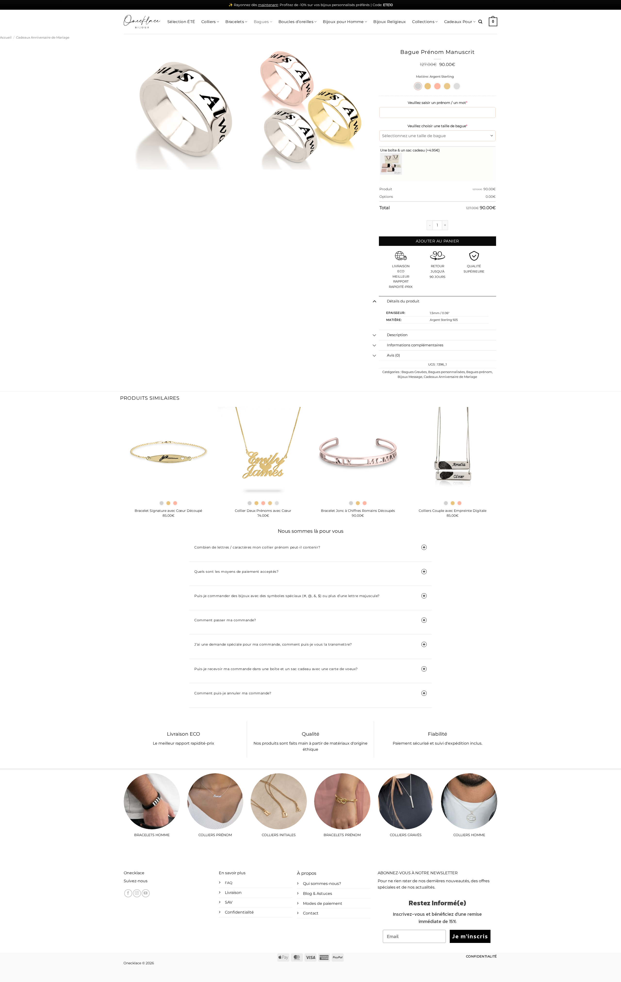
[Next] (497, 467)
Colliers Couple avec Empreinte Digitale (452, 510)
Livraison (233, 892)
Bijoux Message (410, 377)
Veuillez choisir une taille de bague (437, 126)
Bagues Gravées (414, 372)
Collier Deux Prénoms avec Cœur (263, 510)
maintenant (268, 5)
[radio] (418, 86)
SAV (228, 902)
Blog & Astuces (317, 893)
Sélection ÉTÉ (181, 21)
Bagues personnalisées (446, 372)
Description (397, 335)
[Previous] (123, 467)
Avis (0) (393, 355)
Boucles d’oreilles (295, 21)
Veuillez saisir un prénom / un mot (437, 102)
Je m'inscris (470, 936)
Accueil (6, 37)
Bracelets (234, 21)
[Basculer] (374, 301)
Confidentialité (239, 912)
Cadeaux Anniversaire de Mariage (42, 37)
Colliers (208, 21)
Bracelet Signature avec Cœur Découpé (168, 510)
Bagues (261, 21)
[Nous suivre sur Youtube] (146, 893)
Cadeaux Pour (458, 21)
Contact (311, 913)
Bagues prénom (479, 372)
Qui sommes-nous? (322, 883)
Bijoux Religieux (389, 21)
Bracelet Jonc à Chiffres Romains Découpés (358, 510)
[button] (480, 21)
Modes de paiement (322, 903)
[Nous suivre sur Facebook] (128, 893)
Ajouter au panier (437, 241)
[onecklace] (142, 22)
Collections (423, 21)
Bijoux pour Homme (343, 21)
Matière (422, 76)
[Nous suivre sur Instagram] (137, 893)
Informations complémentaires (415, 345)
